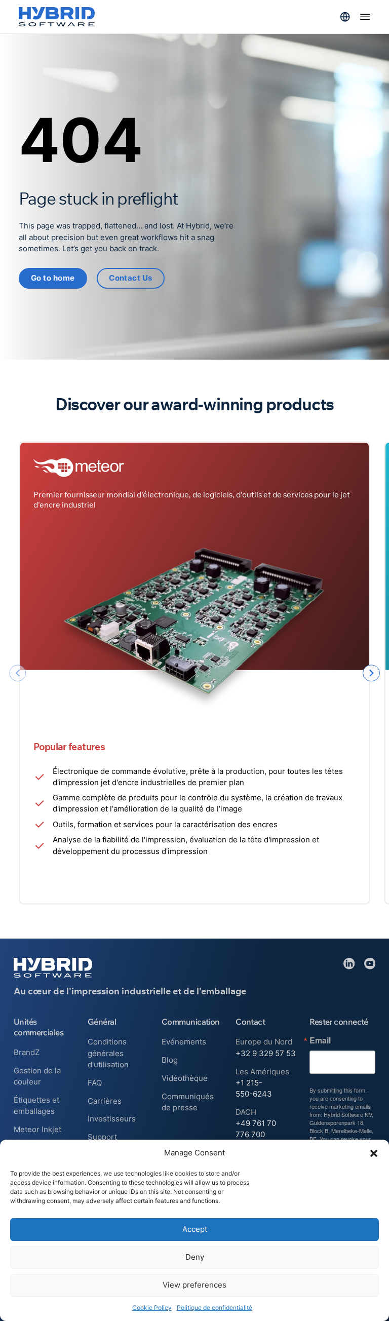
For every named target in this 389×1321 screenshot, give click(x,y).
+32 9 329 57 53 (266, 1053)
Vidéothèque (185, 1078)
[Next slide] (371, 673)
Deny (194, 1257)
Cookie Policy (152, 1307)
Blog (170, 1060)
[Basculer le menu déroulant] (345, 16)
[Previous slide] (17, 673)
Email (320, 1040)
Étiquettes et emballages (36, 1106)
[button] (374, 1153)
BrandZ (27, 1052)
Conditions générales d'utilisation (108, 1053)
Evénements (184, 1041)
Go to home (52, 278)
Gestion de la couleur (37, 1076)
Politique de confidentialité (214, 1307)
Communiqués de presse (188, 1102)
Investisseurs (112, 1118)
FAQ (95, 1082)
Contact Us (130, 278)
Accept (194, 1229)
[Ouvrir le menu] (365, 16)
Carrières (105, 1101)
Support (102, 1137)
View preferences (194, 1285)
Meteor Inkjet (37, 1129)
